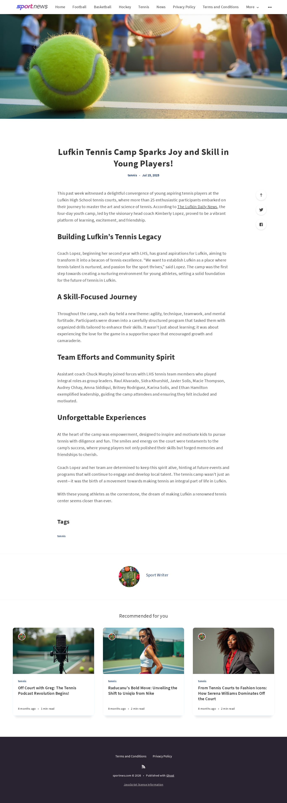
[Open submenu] (270, 7)
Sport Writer (157, 574)
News (161, 6)
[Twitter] (261, 210)
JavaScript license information (143, 784)
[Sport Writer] (129, 576)
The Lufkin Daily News (197, 206)
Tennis (143, 6)
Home (60, 6)
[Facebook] (261, 224)
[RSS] (143, 767)
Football (79, 6)
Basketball (103, 6)
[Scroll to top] (261, 195)
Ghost (170, 775)
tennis (132, 175)
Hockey (125, 6)
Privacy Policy (184, 6)
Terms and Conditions (221, 6)
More (250, 7)
